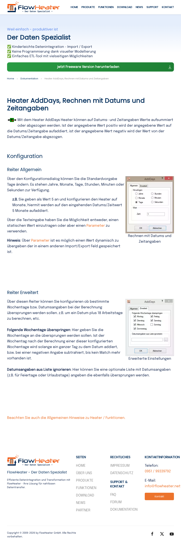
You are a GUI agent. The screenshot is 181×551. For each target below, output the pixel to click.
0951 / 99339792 (158, 471)
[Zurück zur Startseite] (33, 7)
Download (124, 7)
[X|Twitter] (162, 534)
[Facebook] (152, 534)
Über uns (84, 473)
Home (74, 7)
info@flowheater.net (162, 486)
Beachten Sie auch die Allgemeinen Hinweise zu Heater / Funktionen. (66, 418)
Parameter (95, 226)
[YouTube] (172, 534)
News (139, 7)
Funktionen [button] (106, 7)
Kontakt (168, 7)
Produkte (88, 7)
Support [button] (152, 7)
